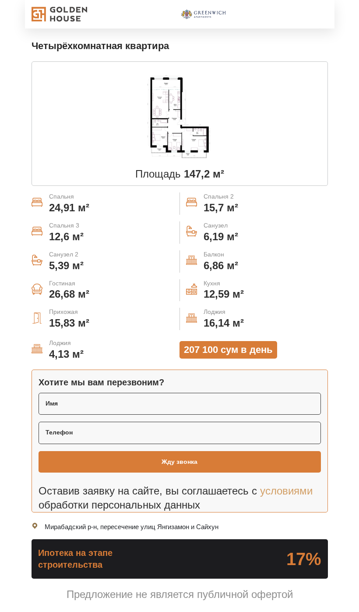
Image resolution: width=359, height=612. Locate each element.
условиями (286, 491)
